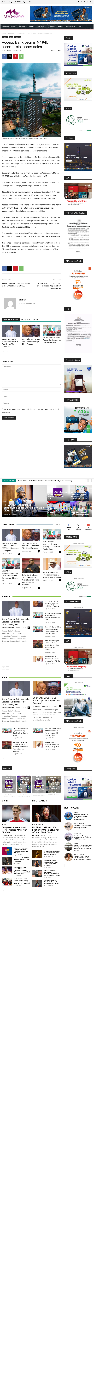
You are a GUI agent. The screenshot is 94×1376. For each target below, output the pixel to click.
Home (4, 34)
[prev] (86, 480)
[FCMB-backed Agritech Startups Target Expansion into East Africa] (58, 493)
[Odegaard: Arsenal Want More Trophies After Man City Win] (16, 813)
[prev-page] (3, 351)
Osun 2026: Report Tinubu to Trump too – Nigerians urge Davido (52, 882)
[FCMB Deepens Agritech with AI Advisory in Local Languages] (39, 784)
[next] (90, 480)
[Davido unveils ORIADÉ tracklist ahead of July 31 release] (7, 861)
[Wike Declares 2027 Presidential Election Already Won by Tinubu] (52, 564)
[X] (84, 1)
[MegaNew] (14, 14)
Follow (78, 524)
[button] (89, 26)
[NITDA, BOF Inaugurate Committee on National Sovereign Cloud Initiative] (24, 501)
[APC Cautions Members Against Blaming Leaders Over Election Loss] (52, 330)
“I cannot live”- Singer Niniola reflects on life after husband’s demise (82, 857)
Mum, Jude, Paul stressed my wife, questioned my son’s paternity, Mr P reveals (52, 873)
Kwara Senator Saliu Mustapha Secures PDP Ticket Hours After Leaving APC (15, 622)
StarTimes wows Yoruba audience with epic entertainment (82, 827)
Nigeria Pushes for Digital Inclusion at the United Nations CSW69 (16, 284)
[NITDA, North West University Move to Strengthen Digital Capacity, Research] (81, 493)
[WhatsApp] (21, 56)
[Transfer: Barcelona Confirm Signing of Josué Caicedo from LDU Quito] (7, 851)
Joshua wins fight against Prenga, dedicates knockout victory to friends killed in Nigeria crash (22, 870)
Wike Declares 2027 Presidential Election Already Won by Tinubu (52, 574)
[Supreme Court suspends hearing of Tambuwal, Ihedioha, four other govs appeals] (68, 846)
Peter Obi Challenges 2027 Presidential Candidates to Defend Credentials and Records (30, 580)
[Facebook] (78, 1)
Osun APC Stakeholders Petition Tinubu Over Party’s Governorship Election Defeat (10, 576)
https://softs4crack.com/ (27, 303)
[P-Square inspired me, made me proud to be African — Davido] (37, 854)
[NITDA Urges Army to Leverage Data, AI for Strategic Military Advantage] (58, 509)
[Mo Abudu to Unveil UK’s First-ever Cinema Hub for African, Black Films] (46, 813)
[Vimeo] (87, 1)
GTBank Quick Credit (74, 721)
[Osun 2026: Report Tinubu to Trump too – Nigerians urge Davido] (37, 883)
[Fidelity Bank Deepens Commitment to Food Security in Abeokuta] (53, 784)
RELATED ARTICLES (10, 320)
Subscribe (88, 524)
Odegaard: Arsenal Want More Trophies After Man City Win (14, 829)
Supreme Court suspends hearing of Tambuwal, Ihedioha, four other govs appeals (83, 847)
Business (11, 34)
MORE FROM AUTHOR (29, 320)
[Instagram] (81, 1)
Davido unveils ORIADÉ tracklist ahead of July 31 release (21, 859)
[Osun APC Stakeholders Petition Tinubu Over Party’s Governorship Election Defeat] (11, 563)
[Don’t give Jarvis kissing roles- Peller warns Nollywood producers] (37, 863)
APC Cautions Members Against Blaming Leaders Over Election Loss (52, 340)
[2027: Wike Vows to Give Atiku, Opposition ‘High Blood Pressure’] (31, 331)
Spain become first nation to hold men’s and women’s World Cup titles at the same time (22, 881)
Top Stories (18, 37)
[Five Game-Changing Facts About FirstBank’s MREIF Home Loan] (68, 836)
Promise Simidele (8, 627)
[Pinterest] (15, 56)
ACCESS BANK (71, 537)
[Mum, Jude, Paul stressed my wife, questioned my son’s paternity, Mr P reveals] (37, 873)
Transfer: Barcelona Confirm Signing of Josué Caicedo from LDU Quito (21, 850)
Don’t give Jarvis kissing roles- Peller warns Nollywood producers (51, 863)
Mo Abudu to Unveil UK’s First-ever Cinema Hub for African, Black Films (45, 829)
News (10, 37)
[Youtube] (90, 1)
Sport (5, 801)
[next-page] (7, 351)
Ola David (7, 51)
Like (68, 524)
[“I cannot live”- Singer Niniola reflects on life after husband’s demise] (68, 857)
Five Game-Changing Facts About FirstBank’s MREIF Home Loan (82, 837)
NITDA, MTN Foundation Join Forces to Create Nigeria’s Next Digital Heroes (48, 286)
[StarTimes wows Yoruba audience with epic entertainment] (68, 826)
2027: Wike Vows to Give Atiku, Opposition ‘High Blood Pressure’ (31, 341)
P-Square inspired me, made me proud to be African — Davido (52, 852)
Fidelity (68, 676)
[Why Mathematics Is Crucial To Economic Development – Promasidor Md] (68, 816)
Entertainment (39, 801)
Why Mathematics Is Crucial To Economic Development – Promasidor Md (81, 817)
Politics (6, 596)
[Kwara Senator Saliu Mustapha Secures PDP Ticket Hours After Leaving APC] (11, 331)
